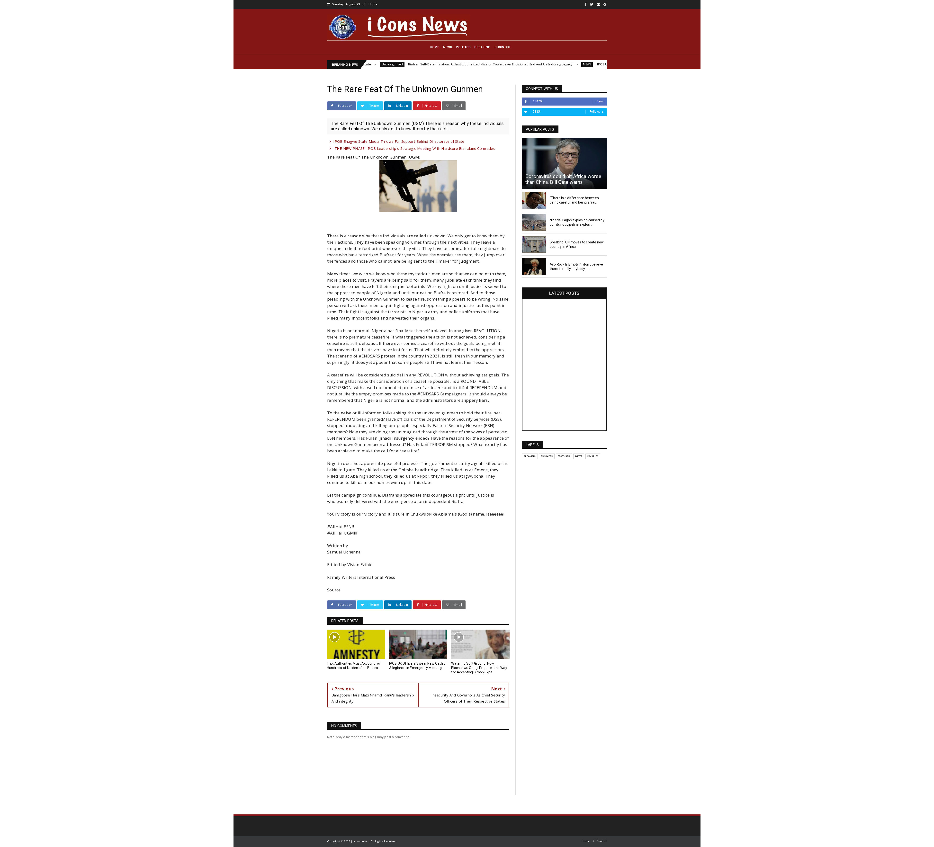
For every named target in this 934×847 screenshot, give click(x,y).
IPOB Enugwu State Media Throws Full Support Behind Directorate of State (398, 141)
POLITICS (463, 47)
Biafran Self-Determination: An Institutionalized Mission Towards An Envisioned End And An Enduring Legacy (427, 64)
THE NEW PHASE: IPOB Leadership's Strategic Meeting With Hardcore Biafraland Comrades (414, 148)
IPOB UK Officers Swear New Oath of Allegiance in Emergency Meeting (586, 64)
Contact (602, 841)
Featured (564, 456)
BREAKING (482, 47)
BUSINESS (502, 47)
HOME (434, 47)
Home (372, 4)
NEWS (447, 47)
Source (334, 590)
